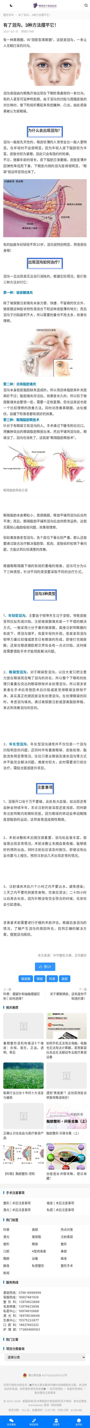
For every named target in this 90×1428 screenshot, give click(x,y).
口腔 (6, 1251)
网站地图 (56, 1405)
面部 (65, 979)
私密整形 (38, 1265)
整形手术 (8, 15)
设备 (35, 1258)
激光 (6, 1237)
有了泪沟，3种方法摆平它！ (31, 25)
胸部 (6, 1258)
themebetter (35, 1405)
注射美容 (67, 1237)
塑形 (6, 1244)
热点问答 (67, 1229)
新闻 (6, 1273)
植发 (64, 1258)
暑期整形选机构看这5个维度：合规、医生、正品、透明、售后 (23, 1047)
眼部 (40, 979)
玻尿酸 (25, 979)
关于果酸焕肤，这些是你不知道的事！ (68, 996)
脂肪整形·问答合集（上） (63, 1133)
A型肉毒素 (39, 1251)
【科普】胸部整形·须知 (19, 1173)
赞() (45, 966)
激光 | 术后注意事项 (17, 1210)
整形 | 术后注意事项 (17, 1203)
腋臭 (6, 1265)
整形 (64, 1244)
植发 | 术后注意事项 (60, 1203)
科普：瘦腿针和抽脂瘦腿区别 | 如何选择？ (21, 996)
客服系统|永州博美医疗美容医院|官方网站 (45, 5)
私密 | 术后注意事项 (60, 1210)
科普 (52, 979)
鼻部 (64, 1251)
